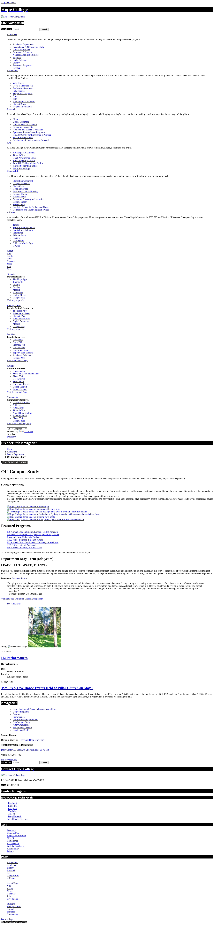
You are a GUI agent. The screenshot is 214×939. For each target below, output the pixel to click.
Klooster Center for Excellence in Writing (32, 135)
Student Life (18, 186)
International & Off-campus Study (28, 47)
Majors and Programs (22, 93)
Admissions (12, 70)
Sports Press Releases (23, 230)
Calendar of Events (21, 402)
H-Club (16, 246)
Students (11, 274)
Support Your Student (23, 352)
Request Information (22, 106)
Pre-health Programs (22, 65)
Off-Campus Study (21, 722)
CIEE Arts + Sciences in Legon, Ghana (25, 540)
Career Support (20, 386)
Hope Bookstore (20, 189)
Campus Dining (20, 194)
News (9, 258)
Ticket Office (19, 155)
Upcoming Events (21, 384)
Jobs (9, 266)
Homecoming (19, 371)
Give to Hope (13, 899)
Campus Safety (20, 202)
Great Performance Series (24, 158)
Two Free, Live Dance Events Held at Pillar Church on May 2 (47, 688)
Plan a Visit (18, 376)
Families (11, 334)
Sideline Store (19, 235)
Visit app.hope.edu (15, 300)
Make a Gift (18, 381)
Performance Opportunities (25, 719)
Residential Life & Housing (25, 191)
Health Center (19, 196)
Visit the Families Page (17, 360)
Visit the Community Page (19, 423)
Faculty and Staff (21, 730)
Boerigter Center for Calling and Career (31, 207)
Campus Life (13, 171)
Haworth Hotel (20, 415)
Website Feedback (15, 846)
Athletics (11, 212)
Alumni (10, 366)
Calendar (11, 261)
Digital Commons (21, 122)
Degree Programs (21, 711)
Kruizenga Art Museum (24, 152)
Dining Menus (19, 295)
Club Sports (18, 240)
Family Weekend (20, 350)
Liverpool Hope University (32, 740)
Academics (12, 34)
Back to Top (7, 919)
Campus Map (19, 297)
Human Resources (21, 318)
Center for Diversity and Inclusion (28, 199)
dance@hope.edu (9, 759)
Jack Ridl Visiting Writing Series (28, 163)
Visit (15, 99)
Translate (28, 431)
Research (11, 109)
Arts (9, 143)
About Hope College (22, 413)
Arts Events (18, 407)
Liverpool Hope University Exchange (24, 537)
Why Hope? (18, 83)
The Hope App (20, 279)
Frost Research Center (23, 137)
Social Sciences (20, 60)
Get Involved (19, 347)
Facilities (17, 238)
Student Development (23, 181)
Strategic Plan (19, 316)
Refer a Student (20, 389)
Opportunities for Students (25, 124)
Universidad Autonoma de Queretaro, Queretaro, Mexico (33, 534)
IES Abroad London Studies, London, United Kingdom (32, 532)
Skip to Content (8, 2)
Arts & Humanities (21, 49)
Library (16, 62)
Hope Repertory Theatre (24, 160)
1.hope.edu (18, 282)
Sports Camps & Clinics (24, 227)
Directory (11, 436)
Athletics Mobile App (23, 243)
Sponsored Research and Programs (29, 132)
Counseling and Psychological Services (31, 209)
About (10, 251)
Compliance (12, 841)
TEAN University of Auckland (21, 545)
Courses (16, 714)
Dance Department (15, 454)
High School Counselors (24, 101)
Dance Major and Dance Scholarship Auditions (34, 709)
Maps (9, 264)
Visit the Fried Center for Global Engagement (22, 598)
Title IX (10, 838)
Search (44, 29)
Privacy (10, 851)
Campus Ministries (21, 183)
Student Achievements (23, 88)
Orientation (18, 339)
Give (9, 269)
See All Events (14, 603)
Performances (19, 717)
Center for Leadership (23, 127)
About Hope (12, 883)
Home (10, 449)
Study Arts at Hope (21, 168)
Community (12, 397)
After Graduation (21, 725)
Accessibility (13, 848)
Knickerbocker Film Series (25, 166)
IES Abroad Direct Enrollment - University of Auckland (32, 542)
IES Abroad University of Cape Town (24, 547)
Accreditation (13, 843)
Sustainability (19, 204)
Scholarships (18, 91)
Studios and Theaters (22, 727)
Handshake (18, 292)
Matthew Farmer (20, 578)
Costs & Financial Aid (23, 85)
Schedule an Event (21, 313)
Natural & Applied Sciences (25, 55)
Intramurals (18, 232)
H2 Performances (14, 658)
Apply (16, 96)
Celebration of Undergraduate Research (31, 140)
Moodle (16, 290)
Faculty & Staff (14, 305)
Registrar (17, 57)
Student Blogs (19, 104)
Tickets (16, 225)
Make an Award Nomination (26, 373)
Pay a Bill (17, 342)
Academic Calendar (22, 355)
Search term (6, 29)
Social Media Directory (17, 819)
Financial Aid (19, 345)
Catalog (16, 68)
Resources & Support (22, 52)
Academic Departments (23, 44)
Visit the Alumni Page (17, 392)
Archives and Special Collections (28, 129)
